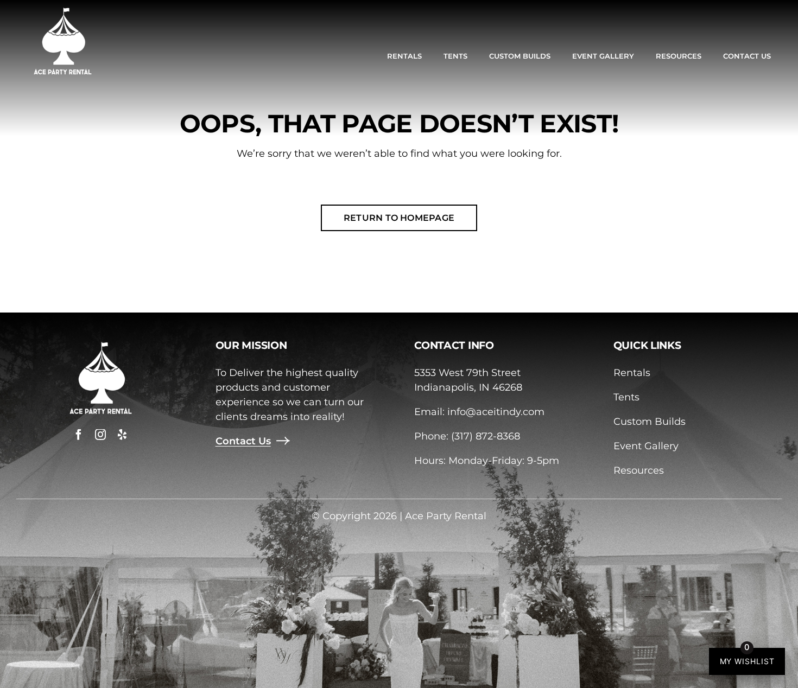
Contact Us (243, 441)
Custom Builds (649, 422)
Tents (626, 397)
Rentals (631, 373)
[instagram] (100, 434)
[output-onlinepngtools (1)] (62, 10)
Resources (638, 470)
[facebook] (78, 434)
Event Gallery (646, 446)
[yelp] (122, 434)
